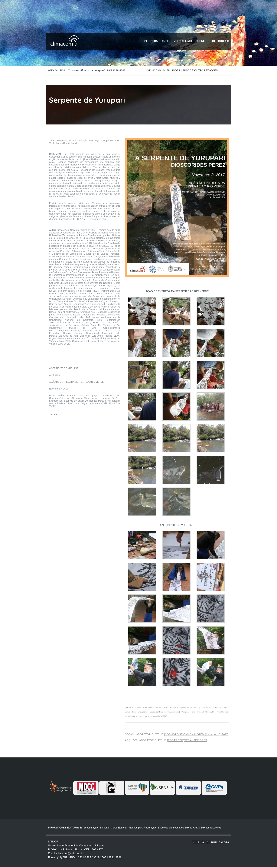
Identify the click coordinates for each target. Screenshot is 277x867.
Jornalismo (183, 40)
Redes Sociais (219, 40)
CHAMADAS (153, 70)
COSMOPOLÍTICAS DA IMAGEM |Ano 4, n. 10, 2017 (196, 734)
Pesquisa (151, 40)
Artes (165, 40)
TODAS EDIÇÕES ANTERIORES (187, 740)
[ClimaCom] (64, 48)
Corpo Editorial (119, 827)
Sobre (200, 40)
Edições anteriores (211, 827)
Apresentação (90, 827)
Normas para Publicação (142, 827)
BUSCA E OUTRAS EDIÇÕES (200, 70)
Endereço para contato (170, 827)
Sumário (104, 827)
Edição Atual (192, 827)
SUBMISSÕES (171, 70)
